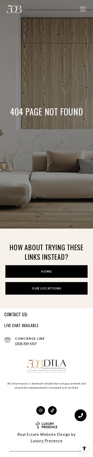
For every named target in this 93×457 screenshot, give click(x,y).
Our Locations (46, 288)
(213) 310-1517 (26, 343)
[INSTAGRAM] (40, 410)
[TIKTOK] (52, 410)
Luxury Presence (46, 440)
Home (46, 271)
